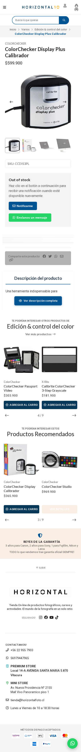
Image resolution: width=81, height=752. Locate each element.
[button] (11, 260)
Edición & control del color (51, 29)
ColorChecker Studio (57, 486)
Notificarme (24, 206)
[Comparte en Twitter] (50, 256)
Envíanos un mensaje (31, 217)
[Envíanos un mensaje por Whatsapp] (72, 743)
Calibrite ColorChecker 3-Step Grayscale (28, 388)
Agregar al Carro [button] (30, 404)
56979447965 (20, 658)
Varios (25, 29)
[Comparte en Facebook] (44, 256)
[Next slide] (64, 102)
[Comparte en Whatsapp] (56, 256)
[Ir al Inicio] (41, 7)
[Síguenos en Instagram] (40, 617)
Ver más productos (38, 334)
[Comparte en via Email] (62, 256)
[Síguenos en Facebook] (46, 617)
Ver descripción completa (40, 300)
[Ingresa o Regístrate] (65, 5)
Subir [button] (41, 567)
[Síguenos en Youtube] (51, 617)
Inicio (13, 29)
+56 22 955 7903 (22, 650)
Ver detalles (59, 509)
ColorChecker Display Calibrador (19, 488)
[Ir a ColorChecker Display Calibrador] (21, 459)
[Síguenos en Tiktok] (57, 617)
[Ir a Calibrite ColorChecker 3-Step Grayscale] (29, 359)
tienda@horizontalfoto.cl (27, 700)
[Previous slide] (11, 102)
